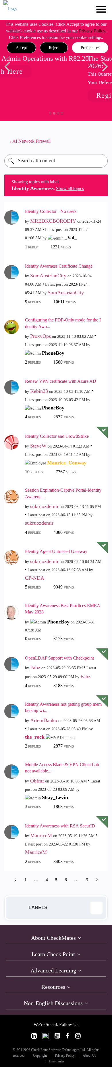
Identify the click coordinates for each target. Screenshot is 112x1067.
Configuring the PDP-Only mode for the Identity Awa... (63, 323)
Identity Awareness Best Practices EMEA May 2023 (62, 609)
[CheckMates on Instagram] (78, 1035)
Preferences (90, 48)
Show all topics (70, 188)
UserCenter (56, 1061)
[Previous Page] (16, 880)
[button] (21, 48)
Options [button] (100, 141)
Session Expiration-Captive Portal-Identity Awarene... (63, 493)
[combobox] (56, 161)
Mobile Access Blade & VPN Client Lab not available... (62, 768)
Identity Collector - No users (50, 211)
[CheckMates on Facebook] (67, 1035)
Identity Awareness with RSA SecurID (60, 825)
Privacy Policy (92, 30)
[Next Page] (96, 880)
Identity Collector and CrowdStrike (57, 436)
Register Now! (49, 95)
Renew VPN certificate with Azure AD (60, 381)
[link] (34, 1035)
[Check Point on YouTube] (57, 1035)
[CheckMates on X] (45, 1035)
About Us (89, 1056)
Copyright (40, 1056)
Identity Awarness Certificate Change (58, 266)
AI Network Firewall (31, 141)
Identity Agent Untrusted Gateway (56, 551)
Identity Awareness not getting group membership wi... (63, 707)
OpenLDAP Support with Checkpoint (59, 658)
